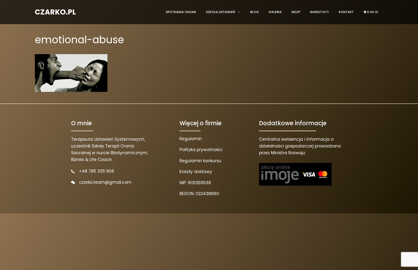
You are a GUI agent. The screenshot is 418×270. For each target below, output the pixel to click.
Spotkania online (181, 12)
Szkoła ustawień (220, 12)
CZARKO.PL (55, 12)
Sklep (295, 12)
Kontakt (346, 12)
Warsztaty (319, 12)
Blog (254, 12)
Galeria (275, 12)
